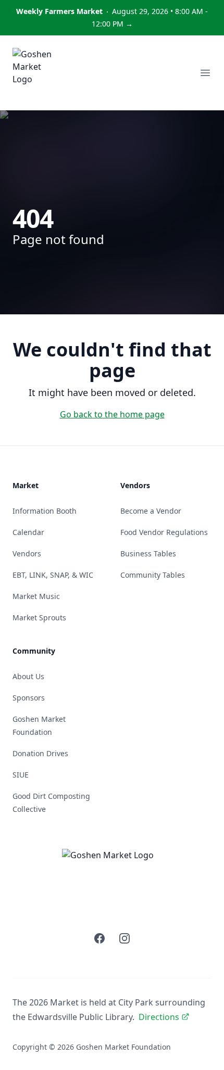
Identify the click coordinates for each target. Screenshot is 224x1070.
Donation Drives (40, 753)
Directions (159, 1017)
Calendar (28, 532)
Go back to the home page (112, 414)
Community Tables (152, 575)
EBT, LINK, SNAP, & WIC (53, 575)
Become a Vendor (150, 511)
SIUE (21, 775)
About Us (28, 676)
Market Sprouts (39, 617)
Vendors (27, 553)
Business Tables (148, 553)
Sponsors (29, 698)
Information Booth (45, 511)
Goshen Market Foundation (123, 1047)
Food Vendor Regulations (164, 532)
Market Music (36, 596)
